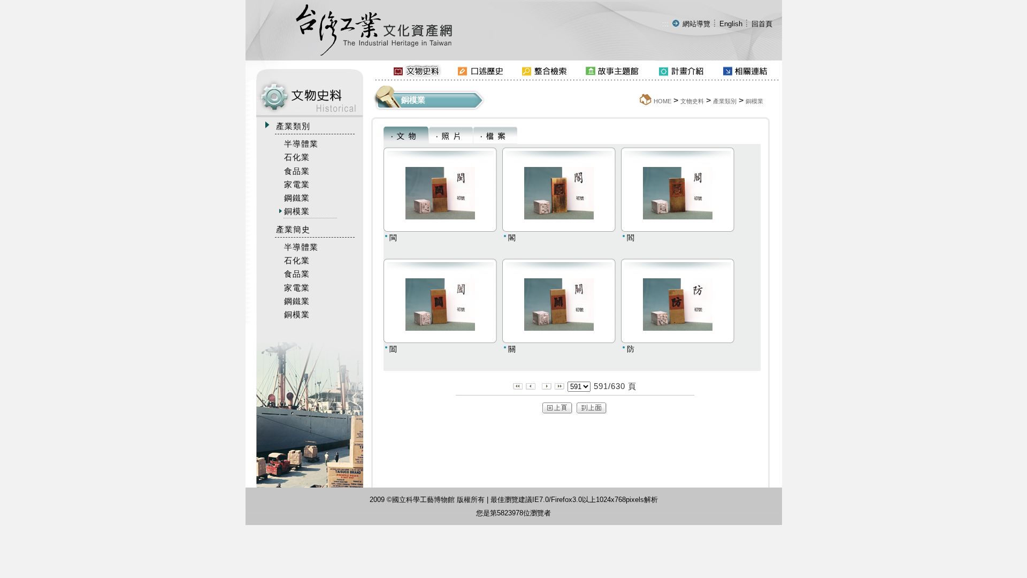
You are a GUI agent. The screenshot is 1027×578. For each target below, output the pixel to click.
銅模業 (754, 101)
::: (665, 24)
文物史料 (692, 101)
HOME (662, 101)
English (730, 24)
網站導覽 (696, 24)
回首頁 (762, 24)
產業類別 (725, 101)
